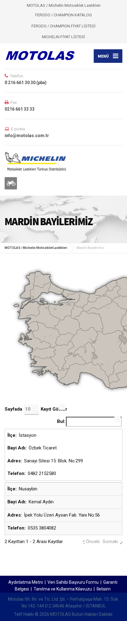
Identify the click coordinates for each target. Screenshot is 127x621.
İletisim (103, 588)
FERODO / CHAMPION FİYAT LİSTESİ (63, 26)
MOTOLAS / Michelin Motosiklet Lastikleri (36, 248)
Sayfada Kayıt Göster (36, 409)
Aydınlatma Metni (25, 582)
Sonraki (110, 541)
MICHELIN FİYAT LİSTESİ (63, 36)
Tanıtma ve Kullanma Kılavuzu (63, 588)
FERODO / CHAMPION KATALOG (63, 15)
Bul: (61, 421)
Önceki (93, 541)
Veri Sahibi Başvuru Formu (73, 582)
